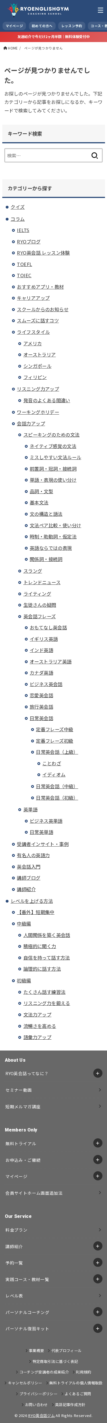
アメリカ (32, 343)
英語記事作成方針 (70, 1404)
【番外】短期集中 (35, 912)
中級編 (24, 923)
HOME (13, 48)
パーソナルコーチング (27, 1312)
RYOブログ (28, 241)
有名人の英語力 (33, 855)
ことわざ (51, 763)
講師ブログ (28, 877)
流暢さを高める (39, 1025)
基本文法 (39, 502)
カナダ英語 (41, 672)
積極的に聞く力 (39, 946)
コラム (18, 218)
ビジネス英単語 (46, 820)
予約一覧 (14, 1263)
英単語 (30, 809)
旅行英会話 (41, 706)
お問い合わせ (36, 1404)
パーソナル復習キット (27, 1328)
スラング (32, 570)
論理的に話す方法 (42, 968)
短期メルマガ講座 (23, 1106)
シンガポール (37, 365)
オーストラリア (39, 354)
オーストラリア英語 (51, 661)
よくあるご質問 (77, 1393)
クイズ (18, 206)
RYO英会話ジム (41, 1415)
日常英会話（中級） (57, 786)
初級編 (24, 980)
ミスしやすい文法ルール (55, 457)
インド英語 (41, 650)
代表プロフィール (66, 1350)
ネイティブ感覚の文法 (53, 446)
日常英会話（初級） (57, 797)
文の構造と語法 (46, 513)
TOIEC (24, 275)
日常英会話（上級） (57, 751)
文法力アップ (37, 1014)
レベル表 (14, 1296)
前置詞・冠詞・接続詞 (53, 468)
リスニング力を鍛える (46, 1003)
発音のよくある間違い (46, 400)
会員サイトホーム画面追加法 (33, 1193)
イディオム (53, 774)
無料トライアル (20, 1143)
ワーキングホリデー (38, 412)
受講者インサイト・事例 (42, 844)
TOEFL (24, 264)
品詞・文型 (41, 491)
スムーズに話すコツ (38, 320)
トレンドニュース (41, 582)
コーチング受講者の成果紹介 (43, 1372)
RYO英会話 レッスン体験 (43, 252)
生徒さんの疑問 (39, 604)
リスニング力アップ (38, 388)
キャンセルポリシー (25, 1383)
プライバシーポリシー (38, 1393)
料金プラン (16, 1230)
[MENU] (100, 10)
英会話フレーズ (39, 616)
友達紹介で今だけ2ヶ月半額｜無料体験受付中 (53, 36)
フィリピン (35, 377)
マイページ (16, 1176)
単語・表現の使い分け (53, 479)
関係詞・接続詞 (46, 559)
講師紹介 (26, 889)
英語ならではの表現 (51, 547)
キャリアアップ (33, 297)
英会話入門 (28, 866)
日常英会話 (41, 718)
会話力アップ (31, 423)
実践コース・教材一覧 (27, 1279)
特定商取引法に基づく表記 (55, 1361)
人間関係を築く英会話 (46, 935)
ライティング (37, 593)
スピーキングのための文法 (51, 434)
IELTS (23, 230)
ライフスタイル (33, 331)
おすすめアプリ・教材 (40, 286)
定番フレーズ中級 (54, 729)
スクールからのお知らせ (42, 309)
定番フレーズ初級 (54, 740)
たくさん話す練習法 (44, 991)
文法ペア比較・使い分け (55, 525)
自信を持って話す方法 (46, 957)
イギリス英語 (44, 638)
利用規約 (83, 1372)
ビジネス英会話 (46, 684)
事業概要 (36, 1350)
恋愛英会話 (41, 695)
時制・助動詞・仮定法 (53, 536)
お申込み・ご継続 (23, 1160)
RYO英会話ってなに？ (27, 1073)
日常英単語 (41, 832)
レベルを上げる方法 (32, 900)
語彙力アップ (37, 1037)
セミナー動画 (18, 1090)
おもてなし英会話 (48, 627)
